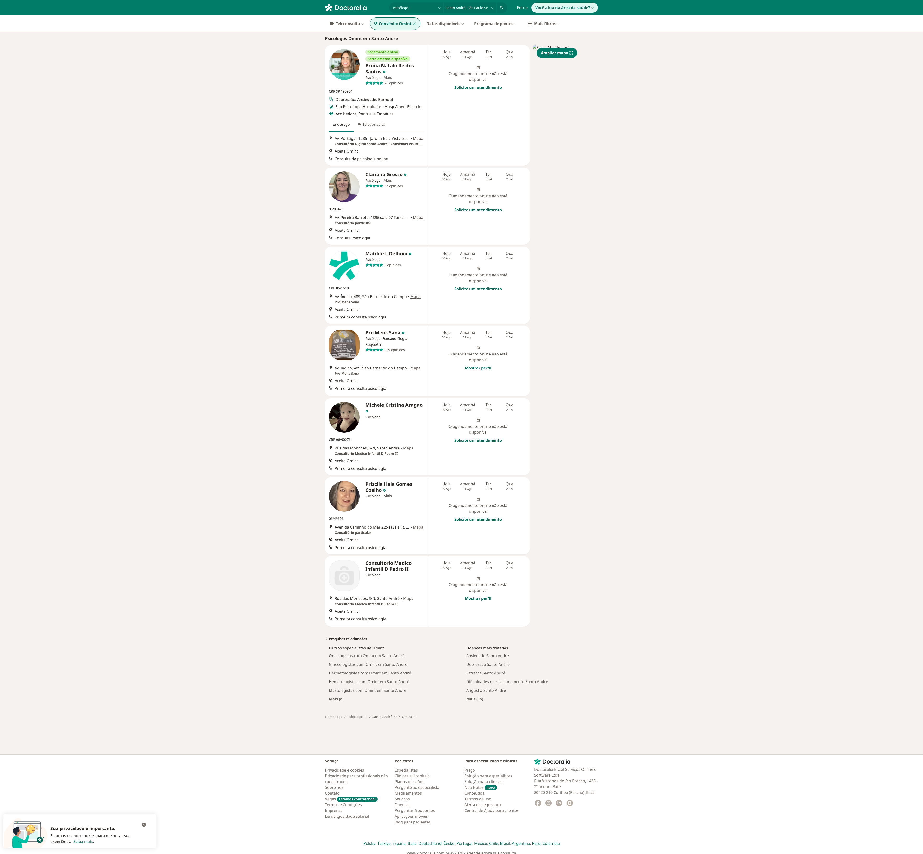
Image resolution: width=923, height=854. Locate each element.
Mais (387, 77)
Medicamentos (408, 793)
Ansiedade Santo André (487, 655)
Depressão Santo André (488, 664)
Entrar (522, 7)
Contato (332, 793)
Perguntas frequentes (415, 810)
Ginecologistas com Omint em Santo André (368, 664)
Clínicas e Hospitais (412, 776)
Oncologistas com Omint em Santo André (367, 655)
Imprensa (334, 810)
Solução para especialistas (488, 776)
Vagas (350, 799)
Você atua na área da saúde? (562, 7)
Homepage (334, 716)
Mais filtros (545, 23)
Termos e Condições (343, 804)
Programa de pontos (493, 23)
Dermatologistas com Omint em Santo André (370, 673)
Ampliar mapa (554, 53)
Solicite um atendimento (478, 87)
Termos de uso (477, 799)
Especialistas (406, 770)
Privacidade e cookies (344, 770)
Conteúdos (474, 793)
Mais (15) (474, 699)
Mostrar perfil (478, 368)
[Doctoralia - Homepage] (355, 7)
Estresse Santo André (485, 673)
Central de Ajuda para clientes (491, 810)
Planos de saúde (409, 781)
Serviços (402, 799)
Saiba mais (83, 841)
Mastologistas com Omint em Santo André (367, 690)
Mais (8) (336, 699)
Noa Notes (479, 787)
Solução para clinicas (483, 781)
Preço (469, 770)
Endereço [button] (341, 124)
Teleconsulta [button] (373, 124)
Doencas (403, 804)
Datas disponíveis (443, 23)
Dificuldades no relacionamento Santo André (507, 681)
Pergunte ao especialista (417, 787)
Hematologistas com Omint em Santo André (369, 681)
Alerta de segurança (482, 804)
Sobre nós (334, 787)
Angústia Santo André (486, 690)
